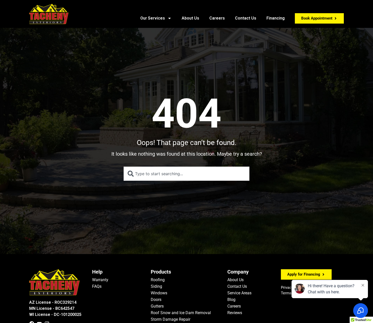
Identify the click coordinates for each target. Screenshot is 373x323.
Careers (217, 18)
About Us (190, 18)
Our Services (152, 18)
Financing (275, 18)
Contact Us (245, 18)
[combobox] (186, 174)
